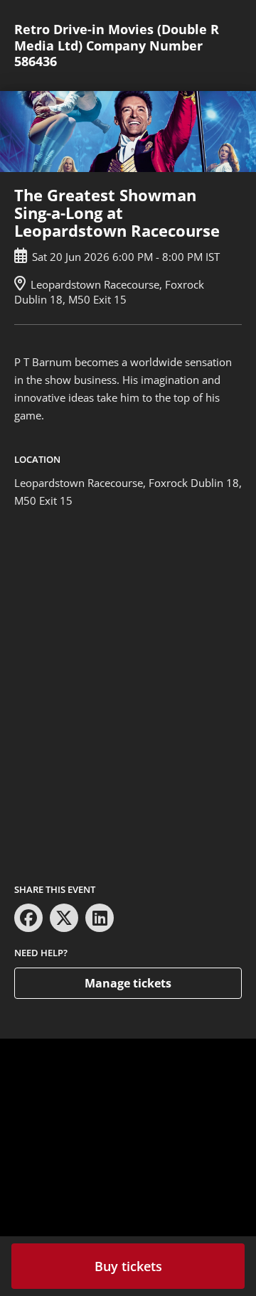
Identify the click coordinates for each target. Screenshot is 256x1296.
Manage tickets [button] (128, 983)
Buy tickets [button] (128, 1266)
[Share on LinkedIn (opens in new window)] (99, 918)
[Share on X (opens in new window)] (64, 918)
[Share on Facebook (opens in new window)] (28, 918)
